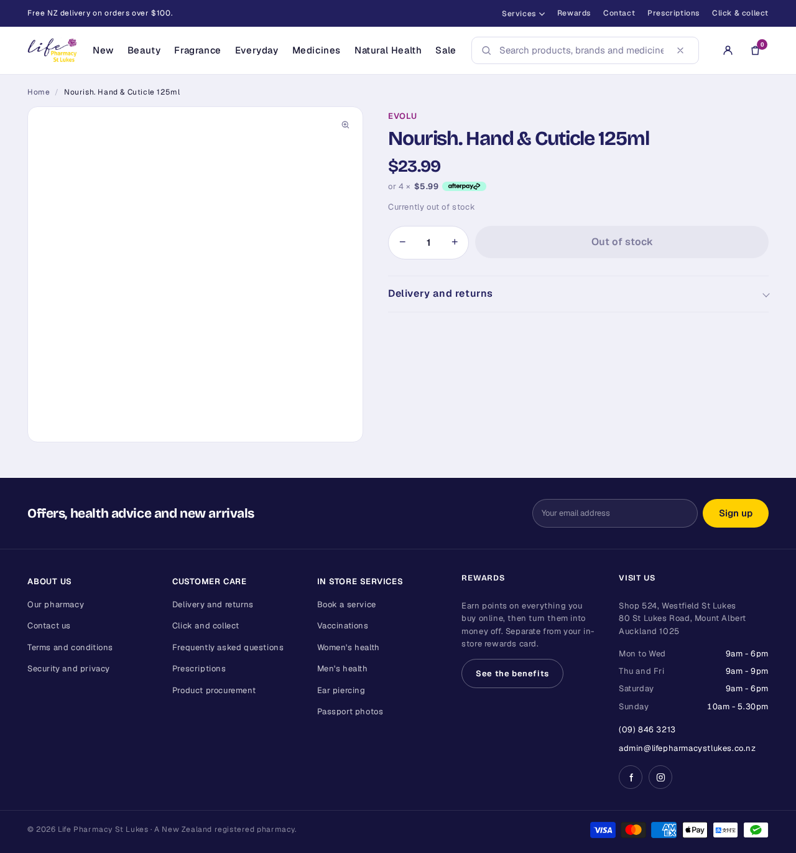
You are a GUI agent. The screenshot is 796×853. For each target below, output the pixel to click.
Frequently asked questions (228, 647)
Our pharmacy (55, 604)
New (103, 50)
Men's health (342, 668)
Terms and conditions (70, 647)
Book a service (346, 604)
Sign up (735, 513)
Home (38, 92)
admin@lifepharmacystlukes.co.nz (687, 748)
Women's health (348, 647)
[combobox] (581, 50)
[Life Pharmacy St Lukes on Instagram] (660, 777)
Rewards (574, 13)
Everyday (257, 50)
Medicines (316, 50)
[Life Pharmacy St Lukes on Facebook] (630, 777)
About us (49, 581)
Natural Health (388, 50)
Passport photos (350, 711)
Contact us (49, 625)
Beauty (144, 50)
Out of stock (622, 241)
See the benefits (512, 673)
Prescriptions (673, 13)
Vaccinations (343, 625)
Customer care (209, 581)
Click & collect (740, 13)
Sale (445, 50)
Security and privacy (68, 668)
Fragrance (197, 50)
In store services (360, 581)
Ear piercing (341, 690)
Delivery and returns (440, 293)
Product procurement (214, 690)
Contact (619, 13)
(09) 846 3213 (647, 729)
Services (519, 14)
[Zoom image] (345, 124)
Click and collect (205, 625)
